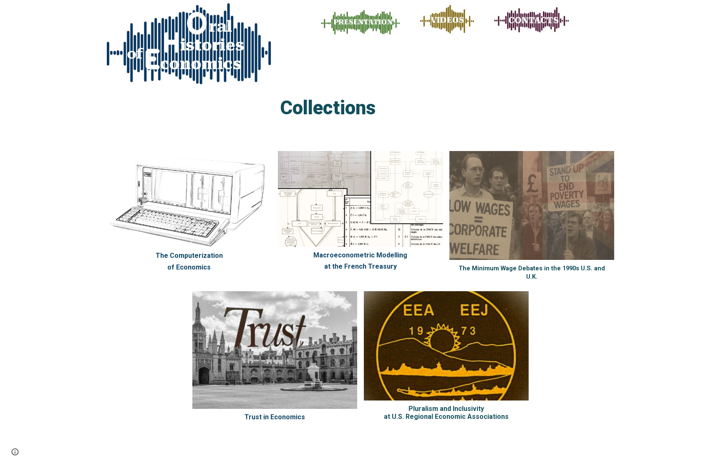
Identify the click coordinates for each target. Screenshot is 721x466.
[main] (339, 111)
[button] (15, 452)
